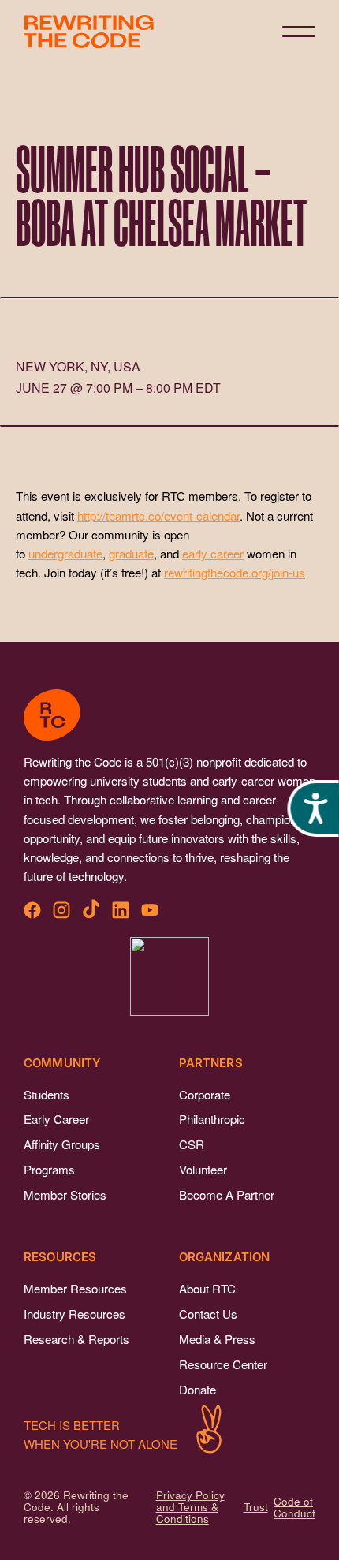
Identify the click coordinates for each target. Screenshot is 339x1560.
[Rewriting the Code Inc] (169, 976)
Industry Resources (74, 1313)
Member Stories (65, 1194)
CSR (191, 1144)
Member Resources (75, 1288)
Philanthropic (212, 1118)
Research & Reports (76, 1338)
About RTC (207, 1288)
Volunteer (203, 1169)
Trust (256, 1507)
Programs (49, 1169)
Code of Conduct (294, 1507)
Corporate (204, 1094)
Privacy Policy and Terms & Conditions (190, 1507)
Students (46, 1094)
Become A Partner (226, 1194)
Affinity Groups (62, 1144)
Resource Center (223, 1364)
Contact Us (208, 1313)
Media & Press (217, 1338)
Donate (197, 1389)
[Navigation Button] (298, 31)
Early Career (56, 1118)
